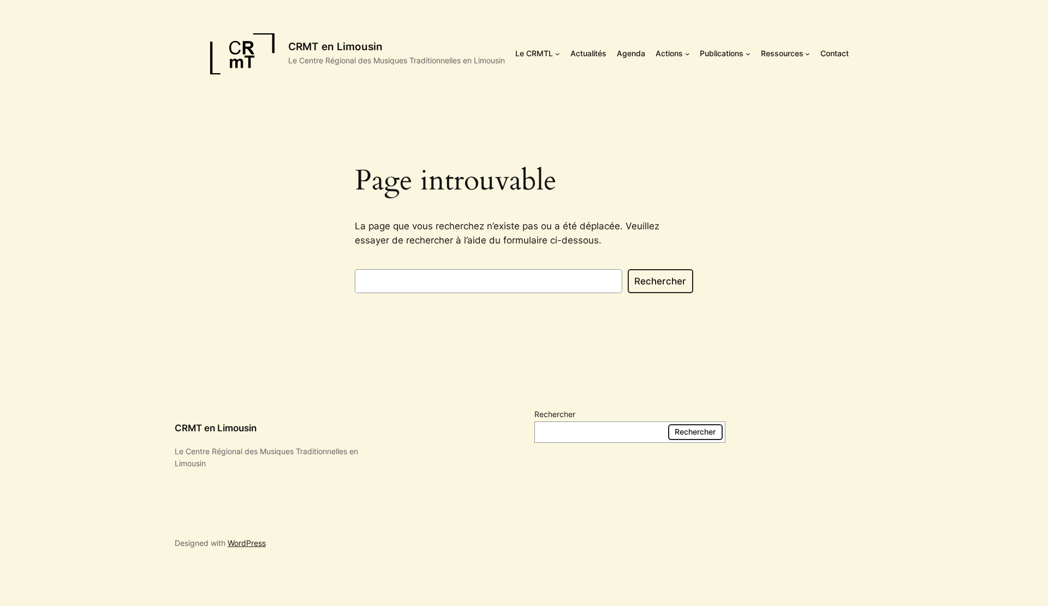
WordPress (247, 543)
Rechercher (660, 281)
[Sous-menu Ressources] (807, 53)
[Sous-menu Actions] (687, 53)
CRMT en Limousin (335, 46)
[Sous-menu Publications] (748, 53)
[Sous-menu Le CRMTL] (557, 53)
